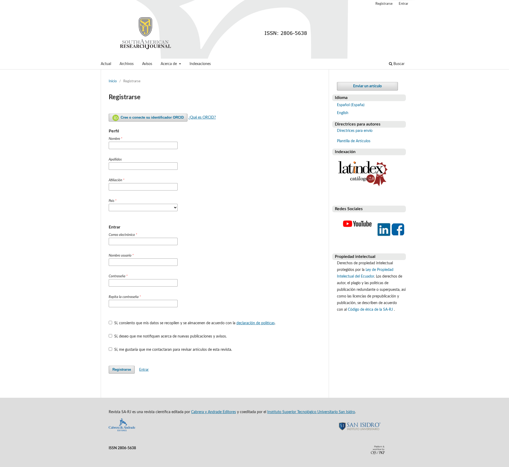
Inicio (113, 81)
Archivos (127, 64)
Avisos (147, 64)
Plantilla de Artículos (353, 141)
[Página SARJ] (357, 235)
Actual (106, 64)
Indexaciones (200, 64)
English (342, 113)
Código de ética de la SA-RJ (371, 310)
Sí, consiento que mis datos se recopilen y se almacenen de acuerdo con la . (194, 323)
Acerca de (169, 64)
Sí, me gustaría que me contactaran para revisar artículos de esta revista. (172, 350)
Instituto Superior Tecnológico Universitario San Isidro (311, 412)
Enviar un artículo (367, 86)
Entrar (403, 4)
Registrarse (384, 4)
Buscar (398, 64)
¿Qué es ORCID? (202, 117)
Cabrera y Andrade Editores (213, 412)
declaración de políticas (255, 323)
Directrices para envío (354, 131)
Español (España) (351, 105)
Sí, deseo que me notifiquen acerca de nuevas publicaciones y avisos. (170, 336)
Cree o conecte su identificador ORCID (152, 117)
